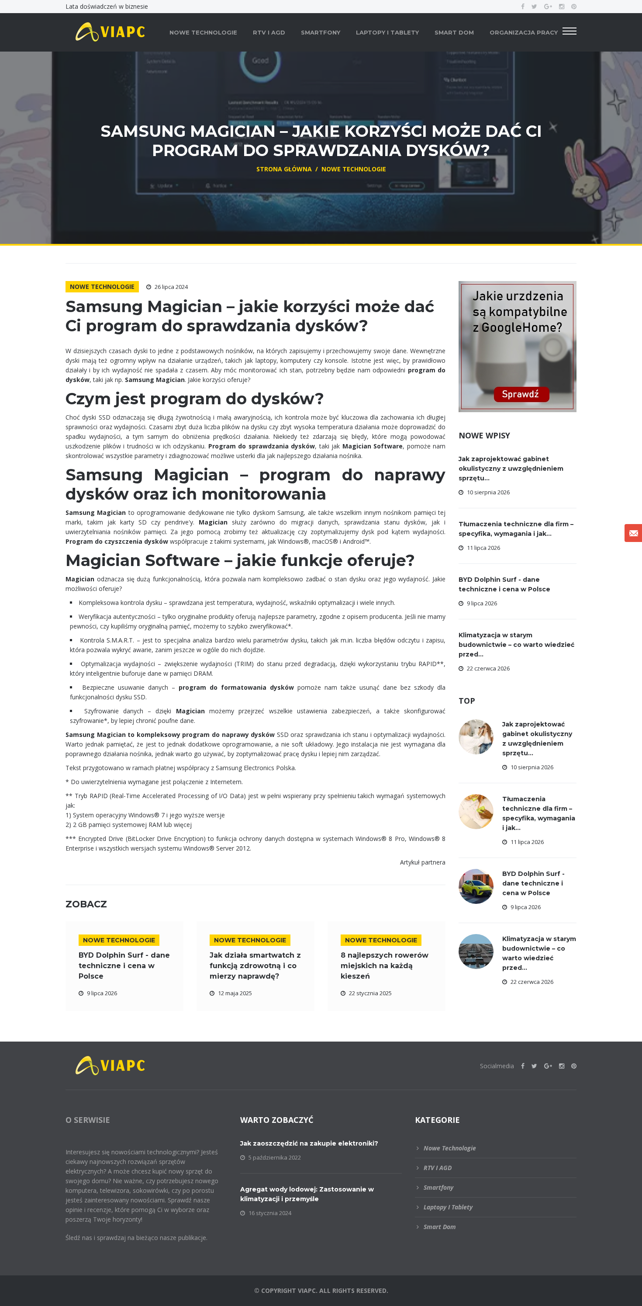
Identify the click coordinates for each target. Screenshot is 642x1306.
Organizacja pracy (524, 32)
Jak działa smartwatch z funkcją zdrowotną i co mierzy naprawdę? (255, 965)
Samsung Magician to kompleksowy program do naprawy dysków (170, 734)
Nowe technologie (203, 32)
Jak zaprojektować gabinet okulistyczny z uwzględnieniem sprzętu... (511, 468)
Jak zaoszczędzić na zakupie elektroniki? (309, 1143)
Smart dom (454, 32)
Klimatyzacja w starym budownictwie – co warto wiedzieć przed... (516, 644)
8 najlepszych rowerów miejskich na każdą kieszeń (384, 965)
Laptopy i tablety (387, 32)
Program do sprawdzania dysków (261, 446)
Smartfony (320, 32)
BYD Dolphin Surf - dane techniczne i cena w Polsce (124, 965)
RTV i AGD (269, 32)
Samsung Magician (96, 512)
